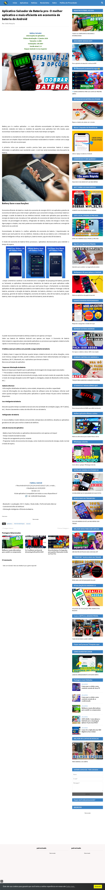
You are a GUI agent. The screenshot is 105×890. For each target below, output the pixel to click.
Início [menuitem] (15, 3)
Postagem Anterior (8, 528)
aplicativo (9, 523)
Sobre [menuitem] (54, 3)
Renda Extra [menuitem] (44, 3)
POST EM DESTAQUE (19, 523)
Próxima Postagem (63, 528)
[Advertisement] (35, 314)
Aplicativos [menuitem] (24, 3)
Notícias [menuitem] (34, 3)
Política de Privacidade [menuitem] (68, 3)
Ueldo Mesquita (10, 23)
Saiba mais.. (70, 886)
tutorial (28, 523)
